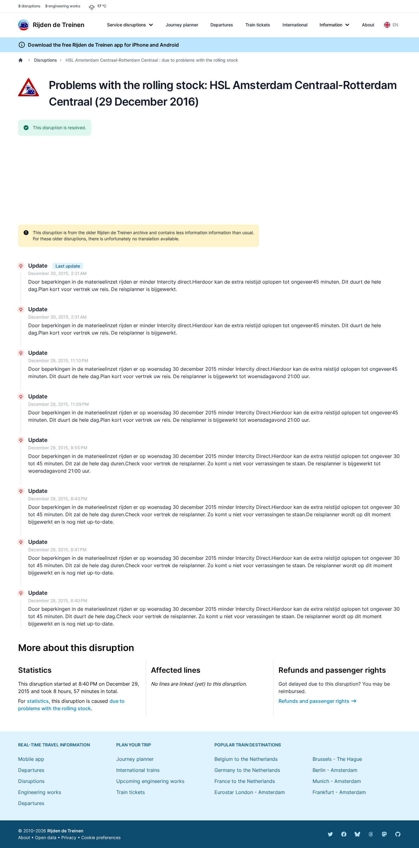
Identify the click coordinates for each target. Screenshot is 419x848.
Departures (221, 24)
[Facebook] (344, 834)
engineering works (62, 6)
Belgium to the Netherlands (246, 759)
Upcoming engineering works (150, 781)
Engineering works (39, 792)
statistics (38, 701)
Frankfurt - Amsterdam (339, 792)
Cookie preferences (101, 837)
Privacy (68, 837)
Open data (45, 837)
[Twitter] (330, 834)
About (368, 24)
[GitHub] (398, 834)
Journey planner (182, 24)
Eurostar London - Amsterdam (249, 792)
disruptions (29, 6)
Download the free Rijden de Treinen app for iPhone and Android (103, 45)
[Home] (21, 60)
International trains (138, 770)
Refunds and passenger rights (314, 701)
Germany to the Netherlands (247, 770)
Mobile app (31, 759)
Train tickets (257, 24)
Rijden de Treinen (65, 830)
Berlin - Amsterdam (335, 770)
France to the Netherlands (244, 781)
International (295, 24)
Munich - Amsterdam (337, 781)
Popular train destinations (247, 744)
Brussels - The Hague (337, 759)
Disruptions (45, 60)
